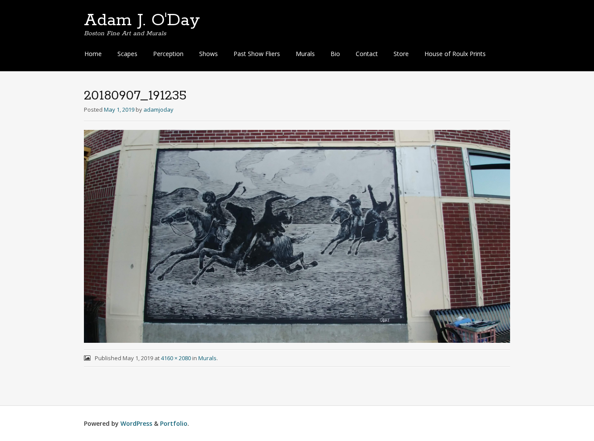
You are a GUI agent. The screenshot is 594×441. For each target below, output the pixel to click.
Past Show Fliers (257, 54)
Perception (168, 54)
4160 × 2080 (176, 358)
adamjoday (158, 109)
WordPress (136, 423)
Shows (208, 54)
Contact (367, 54)
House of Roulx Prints (455, 54)
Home (93, 54)
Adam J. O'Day (142, 20)
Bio (335, 54)
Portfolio (173, 423)
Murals (305, 54)
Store (401, 54)
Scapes (127, 54)
